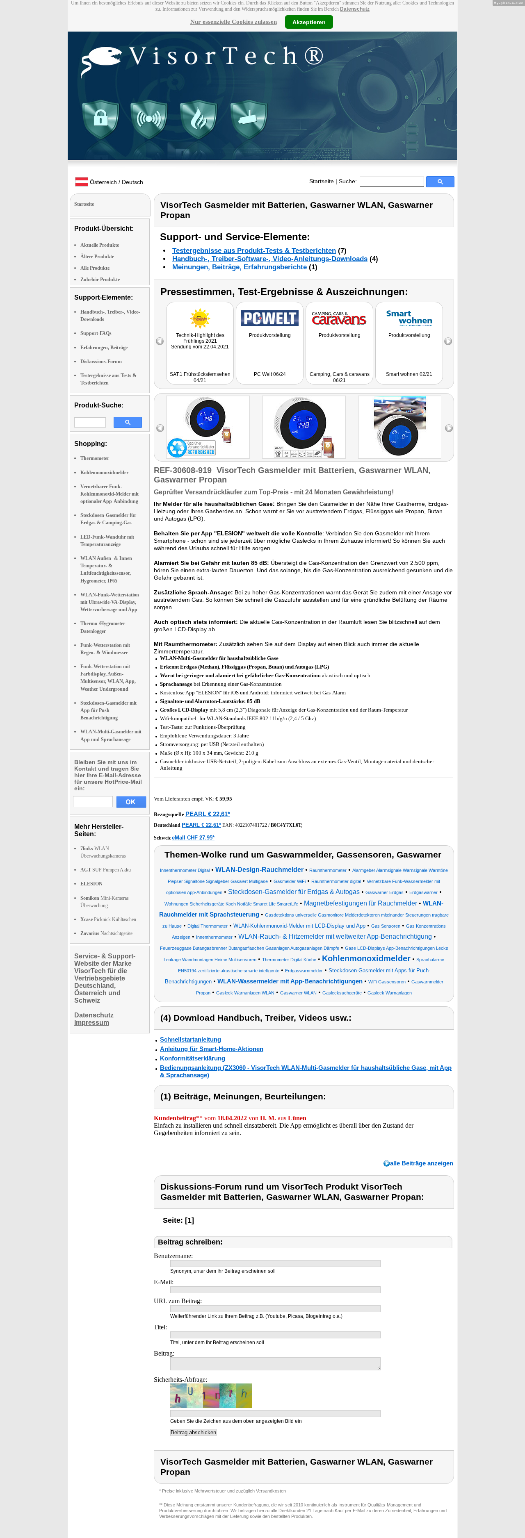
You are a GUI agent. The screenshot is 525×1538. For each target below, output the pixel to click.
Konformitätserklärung (192, 1058)
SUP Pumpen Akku (105, 870)
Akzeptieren (309, 21)
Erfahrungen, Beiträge (104, 347)
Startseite (321, 181)
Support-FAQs (96, 333)
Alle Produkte (95, 268)
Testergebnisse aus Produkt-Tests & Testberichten (254, 251)
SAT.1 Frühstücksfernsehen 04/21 (200, 377)
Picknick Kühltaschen (108, 919)
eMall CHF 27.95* (193, 838)
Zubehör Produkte (100, 279)
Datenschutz (355, 9)
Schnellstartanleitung (190, 1039)
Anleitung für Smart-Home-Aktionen (211, 1048)
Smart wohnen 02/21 (409, 374)
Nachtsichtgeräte (106, 933)
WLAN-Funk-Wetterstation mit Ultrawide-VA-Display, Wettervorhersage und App (109, 602)
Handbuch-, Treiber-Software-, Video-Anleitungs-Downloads (270, 259)
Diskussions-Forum (101, 361)
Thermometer (94, 458)
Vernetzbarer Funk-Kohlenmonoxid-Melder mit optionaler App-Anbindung (109, 494)
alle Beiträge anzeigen (421, 1163)
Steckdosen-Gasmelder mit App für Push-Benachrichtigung (108, 710)
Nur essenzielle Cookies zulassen (233, 21)
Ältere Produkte (97, 256)
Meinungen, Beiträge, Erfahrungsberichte (239, 267)
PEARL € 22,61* (207, 813)
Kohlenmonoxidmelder (104, 473)
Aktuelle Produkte (99, 245)
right (449, 428)
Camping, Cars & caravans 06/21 (340, 377)
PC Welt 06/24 (270, 374)
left (160, 428)
